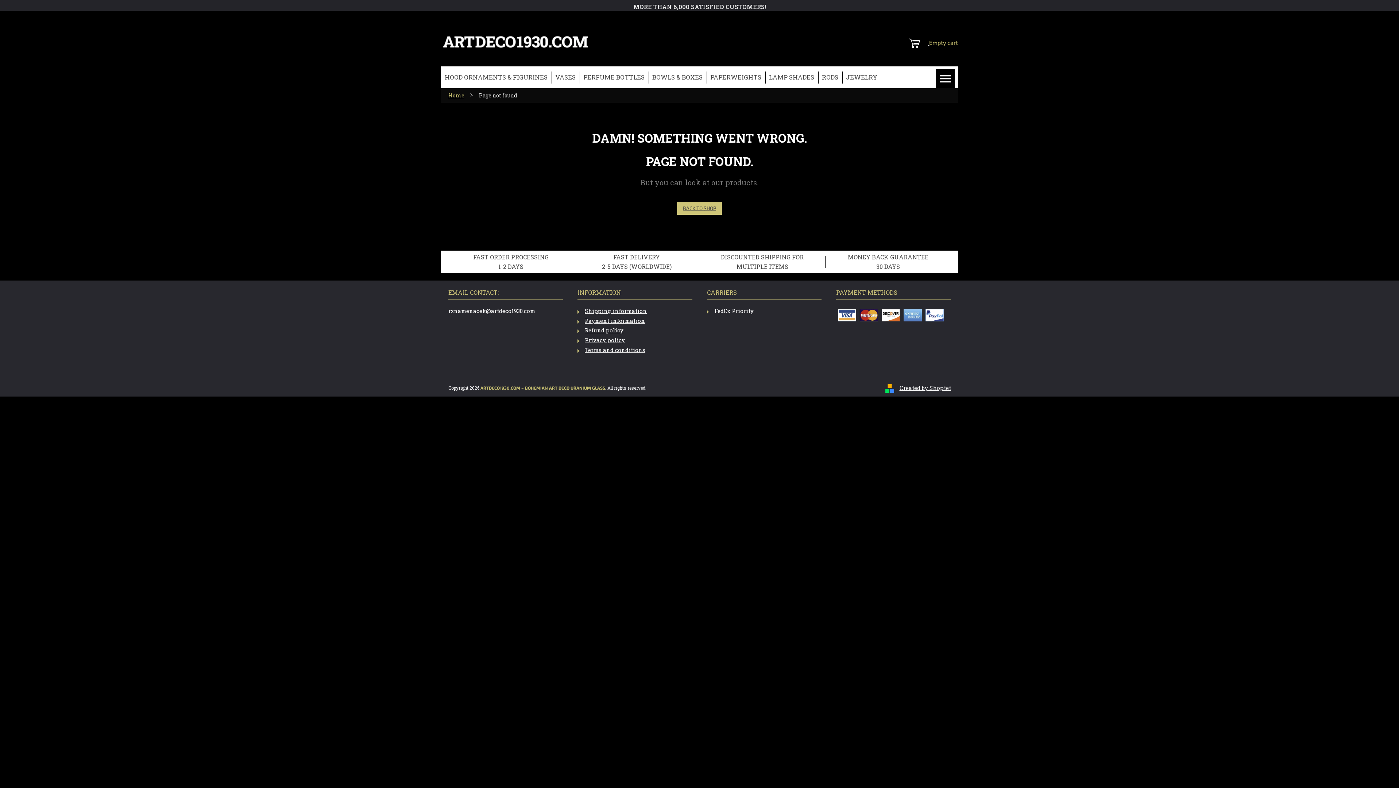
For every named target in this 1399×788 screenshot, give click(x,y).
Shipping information (616, 310)
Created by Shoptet (925, 387)
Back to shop (699, 208)
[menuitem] (496, 77)
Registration (913, 20)
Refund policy (604, 330)
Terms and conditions (615, 350)
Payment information (615, 320)
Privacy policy (605, 340)
